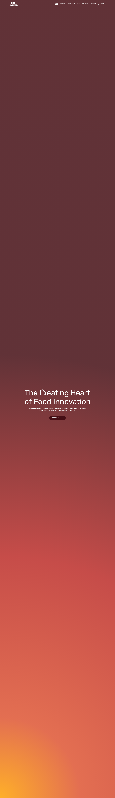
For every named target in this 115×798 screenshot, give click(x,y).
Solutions (62, 3)
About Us (93, 3)
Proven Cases (71, 3)
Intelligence (85, 3)
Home (56, 3)
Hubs (78, 3)
